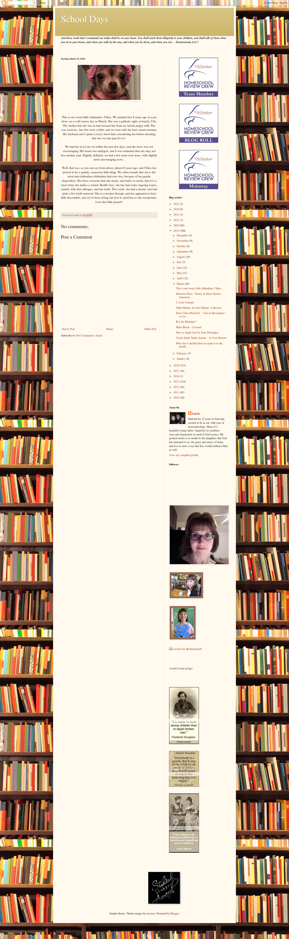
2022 (176, 220)
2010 (176, 397)
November (183, 240)
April (180, 278)
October (181, 246)
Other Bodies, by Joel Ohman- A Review (199, 308)
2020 (176, 225)
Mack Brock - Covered (188, 327)
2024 (176, 209)
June (179, 267)
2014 (176, 376)
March (181, 284)
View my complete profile (183, 455)
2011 (176, 392)
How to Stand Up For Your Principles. (197, 332)
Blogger (174, 913)
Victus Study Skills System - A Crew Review (201, 338)
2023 (176, 214)
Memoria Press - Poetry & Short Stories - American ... (199, 295)
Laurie (196, 414)
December (183, 235)
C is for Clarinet (185, 302)
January (181, 358)
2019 (176, 230)
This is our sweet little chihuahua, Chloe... (199, 288)
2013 (176, 381)
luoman (151, 913)
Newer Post (68, 329)
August (181, 257)
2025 (176, 204)
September (183, 251)
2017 (176, 371)
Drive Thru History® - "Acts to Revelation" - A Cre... (201, 314)
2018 (176, 365)
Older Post (150, 329)
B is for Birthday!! (186, 321)
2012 (176, 387)
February (182, 353)
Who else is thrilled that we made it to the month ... (199, 344)
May (179, 273)
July (179, 262)
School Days (84, 18)
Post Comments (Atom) (89, 335)
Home (109, 329)
